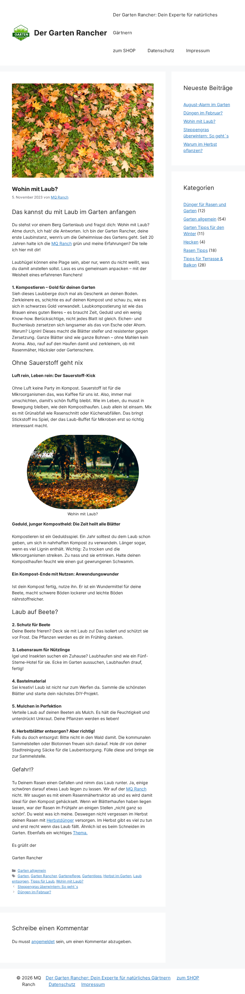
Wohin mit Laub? (69, 881)
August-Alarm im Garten (206, 104)
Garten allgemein (32, 870)
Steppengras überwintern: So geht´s (48, 886)
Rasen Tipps (195, 250)
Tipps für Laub (42, 881)
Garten (23, 876)
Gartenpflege (69, 876)
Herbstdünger (60, 820)
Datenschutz (161, 50)
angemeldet (43, 941)
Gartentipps (92, 876)
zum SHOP (124, 50)
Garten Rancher (44, 876)
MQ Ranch (61, 243)
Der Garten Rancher (70, 32)
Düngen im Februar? (34, 892)
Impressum (198, 50)
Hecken (190, 241)
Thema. (80, 832)
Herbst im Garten (117, 876)
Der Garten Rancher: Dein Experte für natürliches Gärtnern (165, 23)
